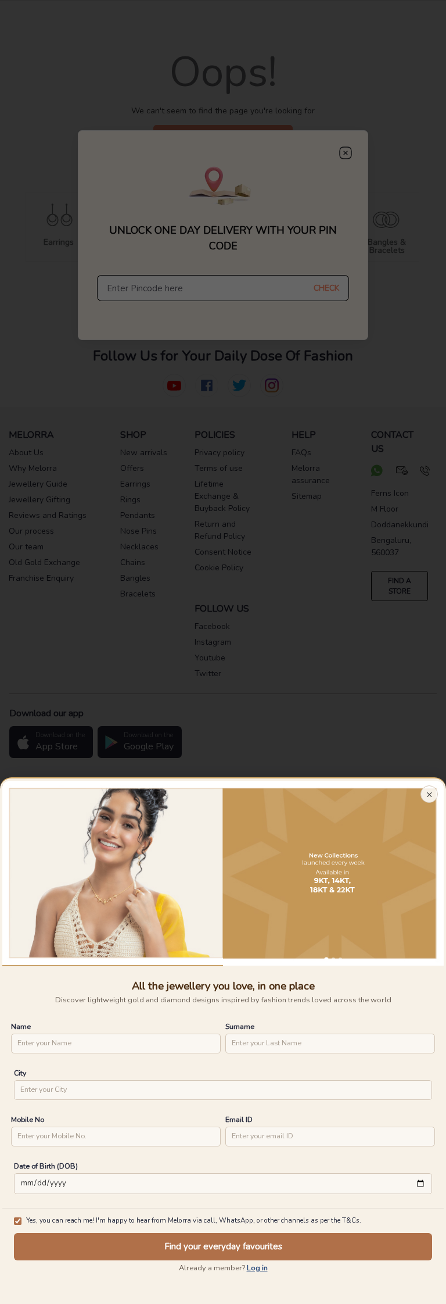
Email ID (239, 1119)
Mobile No (27, 1119)
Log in (257, 1268)
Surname (239, 1026)
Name (21, 1026)
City (20, 1073)
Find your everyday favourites (223, 1246)
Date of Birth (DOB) (46, 1166)
